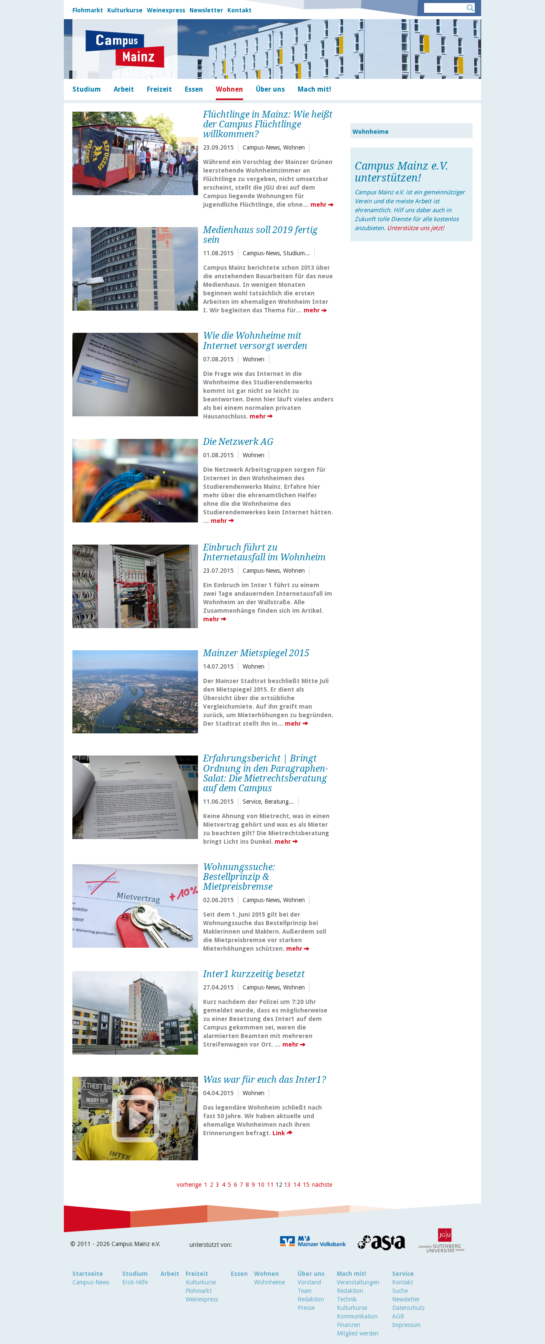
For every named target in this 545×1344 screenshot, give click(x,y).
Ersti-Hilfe (135, 1282)
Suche (400, 1290)
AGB (398, 1316)
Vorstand (309, 1282)
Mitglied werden (358, 1333)
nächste (322, 1184)
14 (296, 1184)
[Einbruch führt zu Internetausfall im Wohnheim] (135, 585)
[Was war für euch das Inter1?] (135, 1117)
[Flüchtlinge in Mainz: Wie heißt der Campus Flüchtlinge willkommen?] (135, 152)
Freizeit (197, 1273)
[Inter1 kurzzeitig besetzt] (135, 1012)
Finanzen (348, 1324)
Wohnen (266, 1273)
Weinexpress (166, 10)
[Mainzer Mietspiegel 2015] (135, 691)
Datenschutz (408, 1307)
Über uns (311, 1273)
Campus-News (90, 1282)
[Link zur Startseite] (125, 49)
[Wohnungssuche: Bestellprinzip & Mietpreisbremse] (135, 905)
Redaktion (311, 1299)
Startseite (87, 1273)
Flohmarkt (87, 10)
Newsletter (206, 10)
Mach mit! (351, 1273)
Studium (135, 1273)
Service (403, 1273)
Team (305, 1290)
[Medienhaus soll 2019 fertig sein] (135, 268)
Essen (239, 1273)
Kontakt (239, 10)
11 (270, 1184)
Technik (347, 1299)
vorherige (189, 1184)
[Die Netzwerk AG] (135, 479)
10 (261, 1184)
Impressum (406, 1324)
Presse (306, 1307)
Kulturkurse (125, 10)
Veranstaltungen (358, 1282)
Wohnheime (371, 131)
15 (306, 1184)
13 (287, 1184)
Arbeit (170, 1273)
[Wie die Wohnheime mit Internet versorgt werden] (135, 373)
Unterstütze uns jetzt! (415, 228)
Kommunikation (357, 1316)
